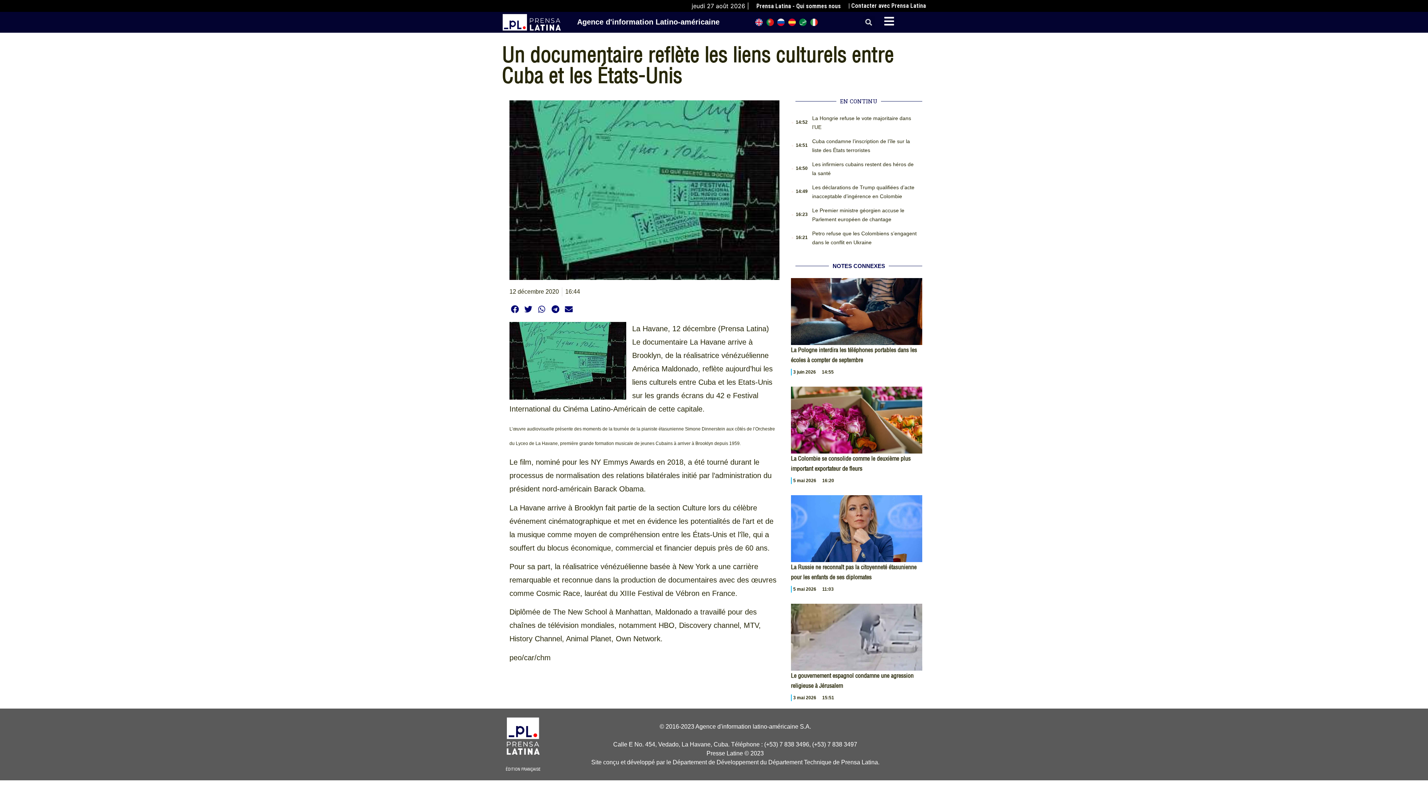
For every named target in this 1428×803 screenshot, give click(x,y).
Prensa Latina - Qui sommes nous (798, 6)
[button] (869, 22)
